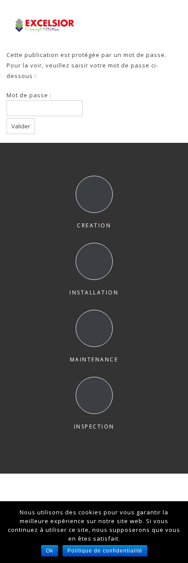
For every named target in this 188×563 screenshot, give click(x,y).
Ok (49, 551)
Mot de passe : (29, 95)
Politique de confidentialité (105, 551)
